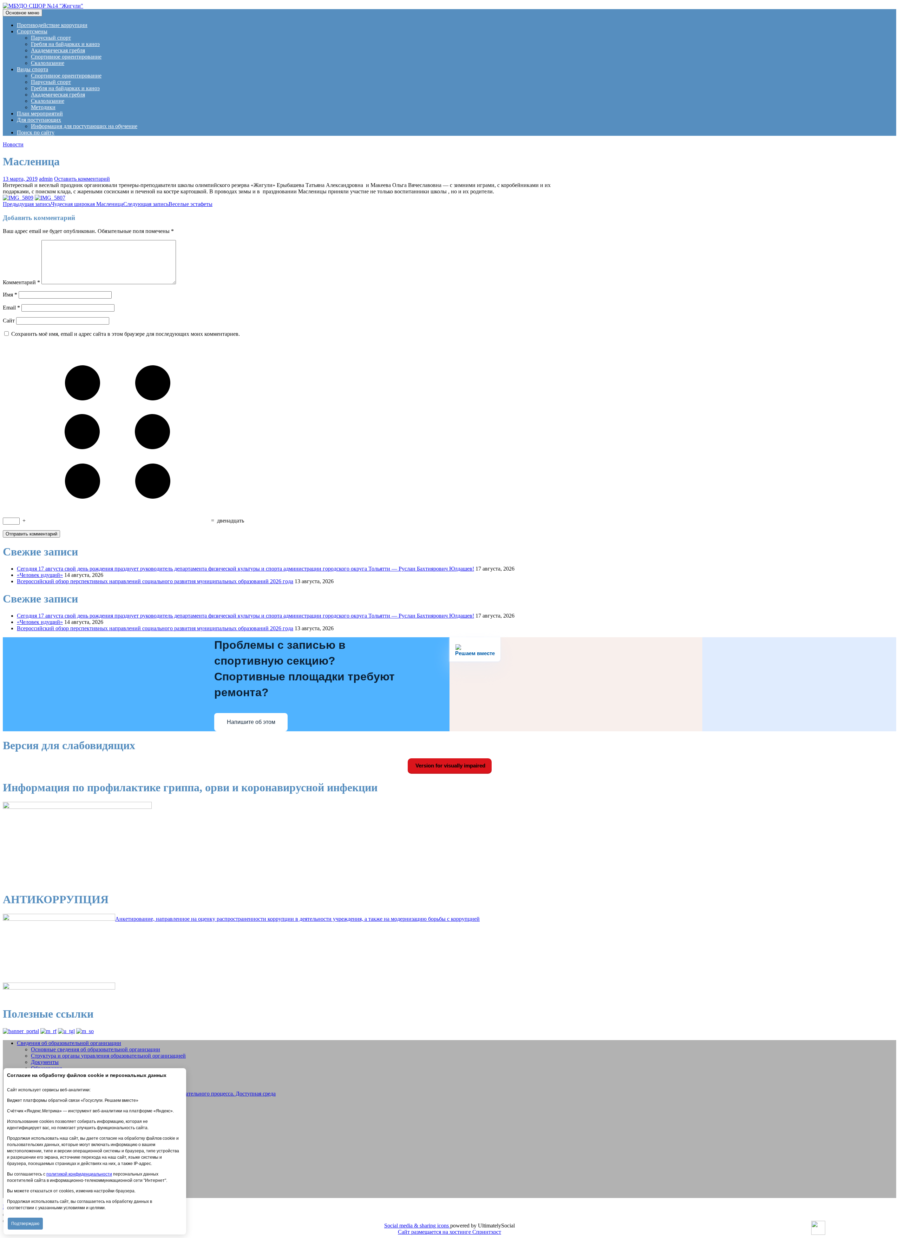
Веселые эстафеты (167, 204)
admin (46, 179)
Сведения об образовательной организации (69, 1043)
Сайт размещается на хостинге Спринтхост (449, 1232)
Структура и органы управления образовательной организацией (108, 1056)
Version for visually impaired (449, 765)
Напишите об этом (251, 722)
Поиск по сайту (35, 132)
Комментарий (21, 282)
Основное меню (22, 12)
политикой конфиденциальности (79, 1174)
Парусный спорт (51, 38)
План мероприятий (40, 114)
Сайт (9, 321)
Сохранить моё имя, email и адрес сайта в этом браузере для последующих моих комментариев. (125, 334)
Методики (43, 107)
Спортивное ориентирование (66, 57)
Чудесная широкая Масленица (63, 204)
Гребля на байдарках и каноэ (65, 44)
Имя (10, 295)
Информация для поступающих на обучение (84, 126)
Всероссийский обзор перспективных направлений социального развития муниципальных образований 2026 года (155, 581)
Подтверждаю (25, 1223)
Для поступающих (39, 120)
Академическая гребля (58, 50)
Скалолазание (47, 63)
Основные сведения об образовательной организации (95, 1049)
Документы (45, 1062)
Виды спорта (32, 69)
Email (11, 308)
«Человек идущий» (40, 575)
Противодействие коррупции (52, 25)
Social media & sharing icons (417, 1226)
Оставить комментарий (82, 179)
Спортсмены (32, 31)
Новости (13, 144)
